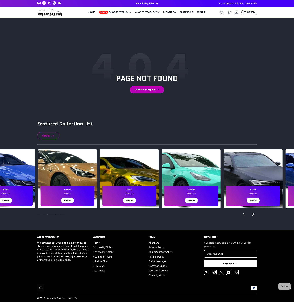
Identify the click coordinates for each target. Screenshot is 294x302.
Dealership (99, 270)
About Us (154, 242)
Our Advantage (157, 261)
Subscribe (228, 263)
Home (96, 242)
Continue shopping (145, 89)
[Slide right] (253, 214)
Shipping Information (160, 251)
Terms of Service (158, 270)
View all (46, 135)
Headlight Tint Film (103, 256)
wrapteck (51, 298)
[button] (222, 12)
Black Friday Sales (145, 3)
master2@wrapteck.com (231, 3)
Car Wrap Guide (158, 265)
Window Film (100, 261)
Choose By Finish (102, 247)
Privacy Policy (157, 247)
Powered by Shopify (67, 298)
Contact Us (251, 3)
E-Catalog (98, 265)
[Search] (222, 12)
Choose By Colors (103, 251)
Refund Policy (156, 256)
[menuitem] (119, 242)
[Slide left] (243, 214)
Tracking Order (157, 275)
